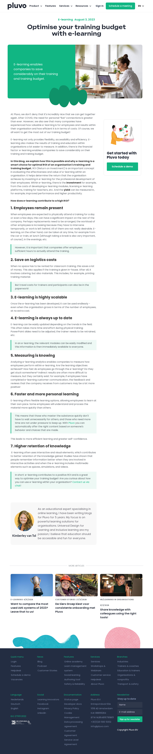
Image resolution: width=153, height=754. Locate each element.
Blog (40, 661)
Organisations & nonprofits (126, 677)
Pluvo (71, 423)
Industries (122, 661)
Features (50, 5)
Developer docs (73, 703)
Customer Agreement (70, 733)
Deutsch (15, 703)
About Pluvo (97, 683)
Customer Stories (47, 670)
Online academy (73, 661)
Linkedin (42, 712)
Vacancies (17, 679)
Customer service (101, 675)
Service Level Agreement (71, 742)
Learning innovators (48, 699)
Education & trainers (128, 670)
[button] (36, 6)
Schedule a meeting (120, 5)
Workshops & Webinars (98, 668)
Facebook (43, 703)
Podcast (42, 666)
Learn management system (75, 668)
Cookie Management (71, 715)
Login (14, 661)
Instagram (43, 708)
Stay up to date (126, 698)
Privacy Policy (71, 708)
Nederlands (17, 699)
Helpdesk (16, 670)
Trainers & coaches (128, 666)
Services (95, 661)
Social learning (72, 675)
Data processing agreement (73, 724)
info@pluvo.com (100, 726)
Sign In (100, 5)
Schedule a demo (122, 166)
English (14, 708)
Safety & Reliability (74, 683)
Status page (71, 699)
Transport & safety (128, 683)
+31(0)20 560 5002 (101, 721)
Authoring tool (72, 679)
